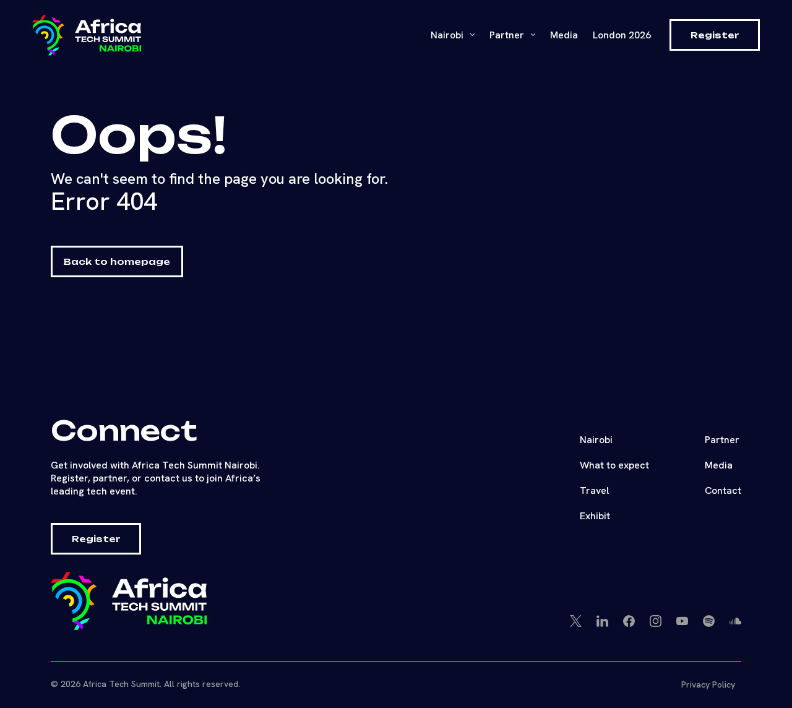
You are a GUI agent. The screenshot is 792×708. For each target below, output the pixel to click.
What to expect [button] (614, 465)
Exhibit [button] (595, 515)
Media (564, 34)
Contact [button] (723, 490)
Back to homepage (117, 261)
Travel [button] (594, 490)
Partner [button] (722, 439)
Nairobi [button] (448, 34)
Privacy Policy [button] (708, 684)
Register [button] (715, 35)
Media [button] (719, 465)
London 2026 (622, 34)
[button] (86, 35)
